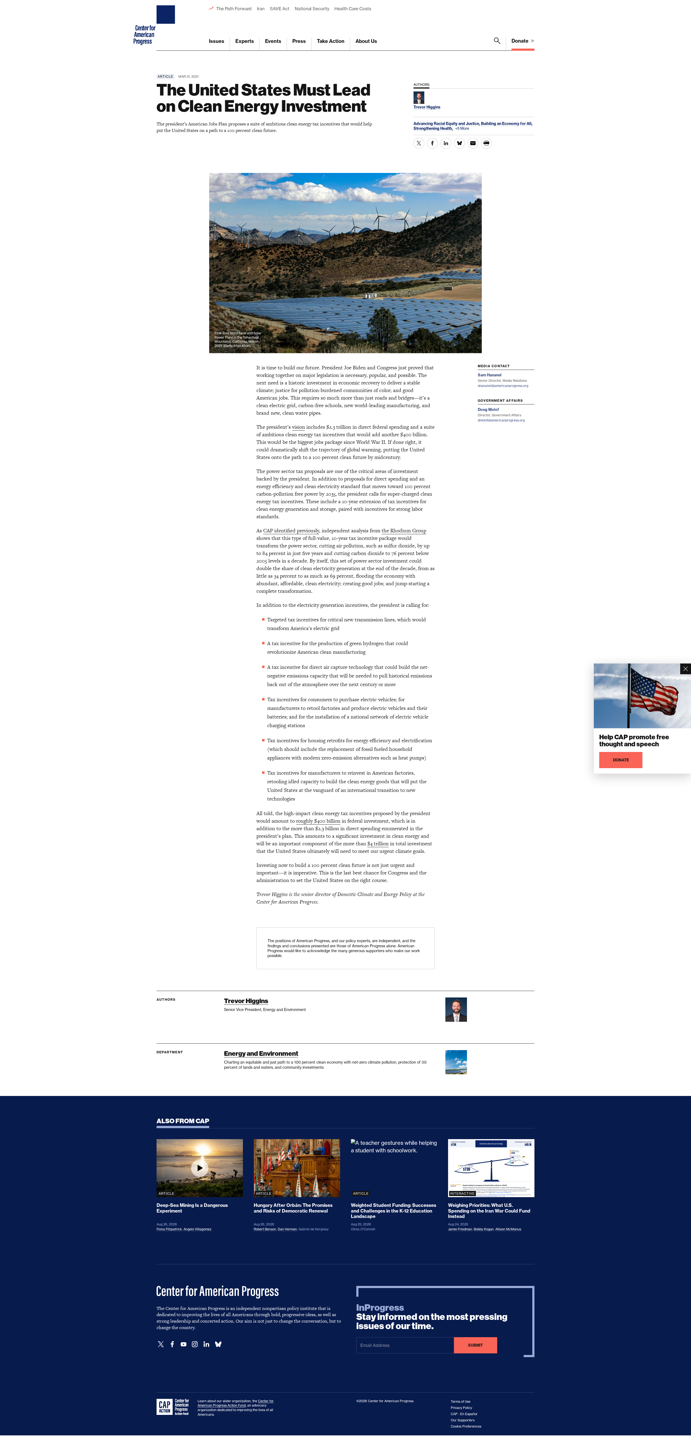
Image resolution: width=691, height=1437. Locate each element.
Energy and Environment (261, 1053)
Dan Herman (287, 1229)
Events (273, 41)
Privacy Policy (461, 1408)
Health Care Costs (352, 8)
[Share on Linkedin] (446, 143)
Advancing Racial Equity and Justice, (447, 123)
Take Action (330, 41)
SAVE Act (279, 8)
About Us (366, 41)
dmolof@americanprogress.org (501, 420)
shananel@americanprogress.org (503, 386)
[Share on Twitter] (419, 143)
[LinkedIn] (206, 1344)
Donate (521, 41)
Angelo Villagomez (197, 1229)
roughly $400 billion (318, 821)
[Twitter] (161, 1344)
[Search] (497, 44)
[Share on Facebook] (432, 143)
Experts (244, 41)
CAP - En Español (464, 1414)
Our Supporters (463, 1420)
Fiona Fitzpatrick (169, 1229)
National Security (312, 8)
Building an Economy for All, (507, 123)
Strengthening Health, (434, 128)
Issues (216, 41)
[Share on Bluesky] (459, 143)
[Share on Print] (486, 143)
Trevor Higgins (246, 1001)
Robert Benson (265, 1229)
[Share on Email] (473, 143)
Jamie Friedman (460, 1229)
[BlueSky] (218, 1344)
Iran (261, 8)
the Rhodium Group (404, 530)
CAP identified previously (291, 530)
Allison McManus (508, 1229)
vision (298, 427)
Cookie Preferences (466, 1426)
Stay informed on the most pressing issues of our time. (431, 1317)
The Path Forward (234, 8)
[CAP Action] (174, 1407)
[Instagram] (195, 1344)
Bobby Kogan (484, 1229)
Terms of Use (460, 1401)
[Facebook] (172, 1344)
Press (299, 41)
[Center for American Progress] (167, 25)
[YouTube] (183, 1344)
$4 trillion (378, 843)
